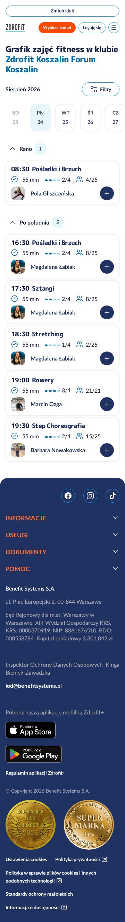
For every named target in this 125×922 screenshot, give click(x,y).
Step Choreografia (58, 426)
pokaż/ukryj (115, 517)
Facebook (68, 496)
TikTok (112, 496)
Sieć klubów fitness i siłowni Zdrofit (17, 28)
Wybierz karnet (57, 27)
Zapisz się (107, 193)
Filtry (105, 89)
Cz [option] (115, 117)
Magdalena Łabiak (53, 267)
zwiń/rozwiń (12, 149)
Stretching (47, 334)
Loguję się (92, 27)
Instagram (90, 496)
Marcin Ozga (46, 404)
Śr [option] (90, 117)
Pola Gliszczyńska (52, 193)
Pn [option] (40, 117)
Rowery (43, 380)
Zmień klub (62, 10)
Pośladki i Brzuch (56, 169)
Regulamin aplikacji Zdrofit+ (35, 773)
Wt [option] (65, 117)
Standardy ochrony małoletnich (39, 894)
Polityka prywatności (77, 859)
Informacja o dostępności (33, 907)
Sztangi (43, 288)
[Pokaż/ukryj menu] (113, 27)
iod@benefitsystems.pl (34, 686)
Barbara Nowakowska (58, 450)
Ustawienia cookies (26, 859)
